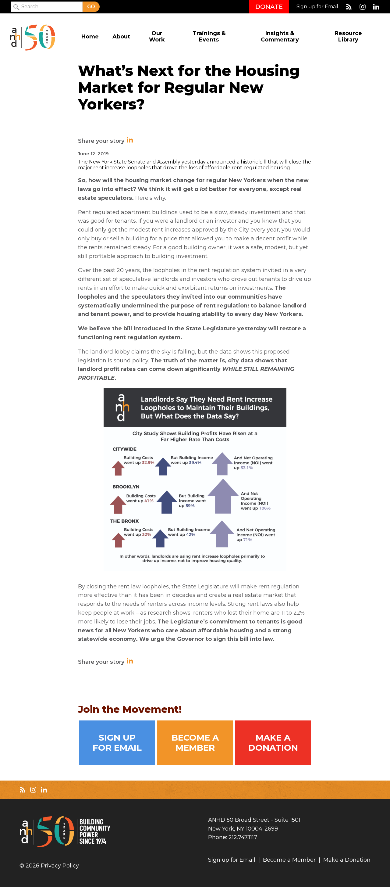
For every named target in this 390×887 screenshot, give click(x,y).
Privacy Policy (60, 866)
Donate (269, 6)
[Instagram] (363, 7)
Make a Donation (273, 742)
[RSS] (349, 7)
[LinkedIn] (376, 7)
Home (90, 37)
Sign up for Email (317, 6)
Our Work (157, 36)
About (121, 37)
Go (91, 6)
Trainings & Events (209, 36)
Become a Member (195, 742)
